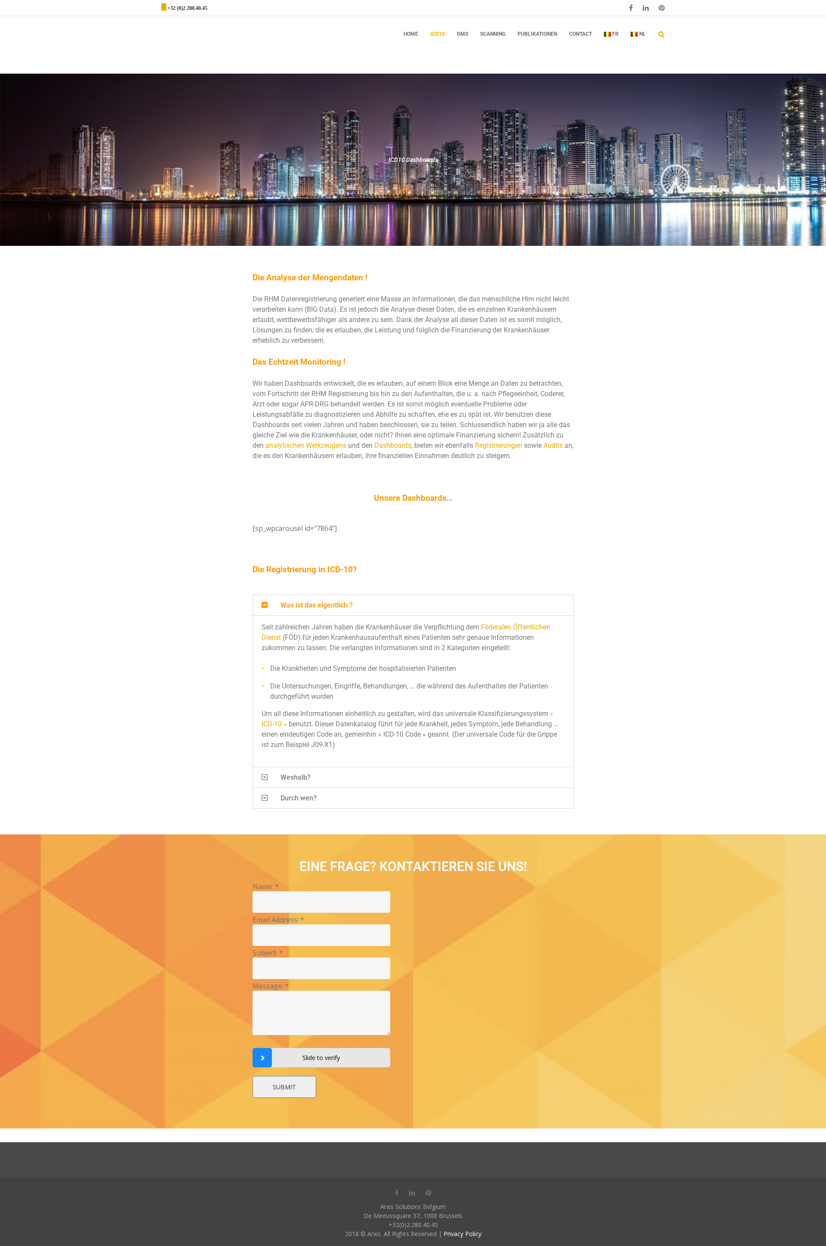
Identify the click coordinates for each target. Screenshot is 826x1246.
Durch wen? (298, 798)
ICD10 (437, 34)
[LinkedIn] (646, 7)
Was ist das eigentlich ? (316, 605)
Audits (553, 445)
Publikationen (537, 34)
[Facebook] (631, 7)
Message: (271, 986)
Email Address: (278, 919)
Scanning (492, 34)
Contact (580, 34)
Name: (266, 886)
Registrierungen (498, 445)
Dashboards (392, 445)
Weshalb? (295, 777)
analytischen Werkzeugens (305, 445)
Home (411, 34)
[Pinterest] (662, 7)
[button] (413, 605)
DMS (462, 34)
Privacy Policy (462, 1234)
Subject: (268, 953)
